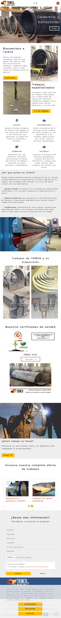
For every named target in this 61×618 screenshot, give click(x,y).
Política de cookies (22, 600)
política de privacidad (38, 567)
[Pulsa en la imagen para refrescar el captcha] (10, 557)
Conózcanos (10, 78)
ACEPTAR (30, 613)
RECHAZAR (30, 609)
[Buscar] (34, 3)
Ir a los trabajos (41, 111)
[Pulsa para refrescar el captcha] (14, 557)
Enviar (18, 573)
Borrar (43, 573)
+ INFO (6, 28)
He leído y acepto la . (28, 567)
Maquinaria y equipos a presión (15, 499)
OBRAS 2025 (30, 354)
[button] (58, 3)
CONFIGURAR (30, 604)
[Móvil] (37, 3)
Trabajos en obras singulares (42, 499)
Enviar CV (8, 455)
